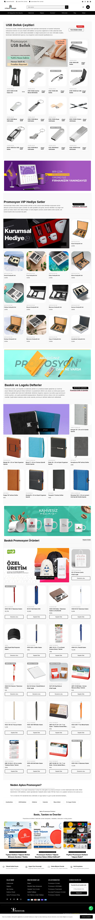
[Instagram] (85, 1)
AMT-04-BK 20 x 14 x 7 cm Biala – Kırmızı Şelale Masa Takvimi (57, 765)
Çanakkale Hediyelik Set (78, 339)
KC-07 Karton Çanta (77, 572)
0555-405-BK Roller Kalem (35, 763)
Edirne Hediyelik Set (77, 275)
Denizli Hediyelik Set (10, 275)
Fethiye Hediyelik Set (10, 307)
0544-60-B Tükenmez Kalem (80, 609)
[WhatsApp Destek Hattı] (21, 899)
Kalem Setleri (30, 606)
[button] (76, 29)
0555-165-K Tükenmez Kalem (13, 609)
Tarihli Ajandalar (75, 427)
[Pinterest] (88, 1)
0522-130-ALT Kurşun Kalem (13, 724)
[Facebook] (82, 1)
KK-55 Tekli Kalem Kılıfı (33, 609)
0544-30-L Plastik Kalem (79, 647)
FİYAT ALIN (83, 63)
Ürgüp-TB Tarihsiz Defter (10, 495)
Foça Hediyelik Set (31, 275)
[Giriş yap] (83, 7)
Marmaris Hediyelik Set (32, 339)
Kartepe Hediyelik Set (10, 339)
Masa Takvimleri (76, 684)
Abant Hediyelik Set (76, 243)
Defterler (73, 460)
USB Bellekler (72, 60)
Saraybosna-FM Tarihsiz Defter (80, 462)
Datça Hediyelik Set (54, 275)
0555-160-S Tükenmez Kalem (80, 763)
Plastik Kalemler (76, 606)
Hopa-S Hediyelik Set (55, 339)
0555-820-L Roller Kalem (34, 647)
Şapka (6, 645)
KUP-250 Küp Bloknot (55, 686)
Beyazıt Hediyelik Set (32, 307)
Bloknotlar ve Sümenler (33, 684)
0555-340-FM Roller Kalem (35, 724)
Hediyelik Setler (75, 241)
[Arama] (66, 7)
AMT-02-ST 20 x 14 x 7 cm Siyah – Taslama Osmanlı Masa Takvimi (58, 726)
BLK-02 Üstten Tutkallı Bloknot (36, 686)
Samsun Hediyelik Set (77, 307)
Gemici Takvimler (53, 645)
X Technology (76, 913)
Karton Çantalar (76, 570)
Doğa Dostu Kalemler (10, 722)
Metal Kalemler (9, 606)
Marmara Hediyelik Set (55, 307)
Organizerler (6, 460)
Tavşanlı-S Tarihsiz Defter (55, 495)
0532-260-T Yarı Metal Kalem (80, 724)
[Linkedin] (90, 1)
